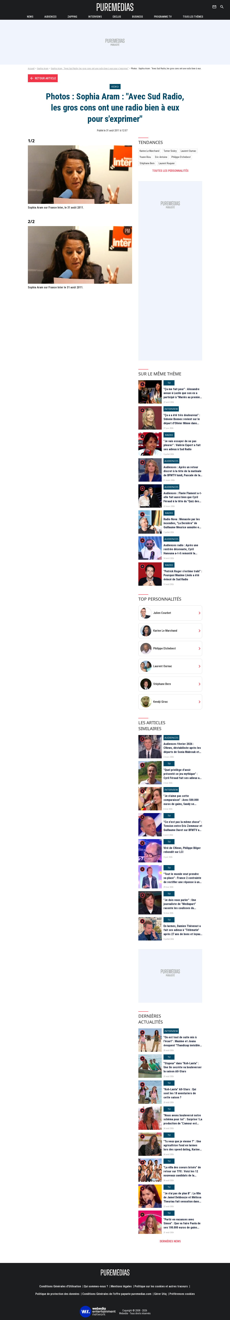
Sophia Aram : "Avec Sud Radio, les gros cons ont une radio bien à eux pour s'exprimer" (89, 68)
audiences (50, 16)
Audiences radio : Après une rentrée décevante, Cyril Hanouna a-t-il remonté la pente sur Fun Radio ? (181, 551)
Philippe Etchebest (181, 157)
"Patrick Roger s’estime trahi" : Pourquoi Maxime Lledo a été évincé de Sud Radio (183, 575)
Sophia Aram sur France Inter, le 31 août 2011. (56, 207)
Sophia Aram (42, 68)
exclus (117, 16)
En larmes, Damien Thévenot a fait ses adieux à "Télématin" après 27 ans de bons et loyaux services (182, 932)
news (30, 16)
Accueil (31, 68)
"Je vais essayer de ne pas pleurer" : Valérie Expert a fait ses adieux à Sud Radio (182, 445)
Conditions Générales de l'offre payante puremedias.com (116, 1294)
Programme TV (163, 16)
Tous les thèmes (193, 16)
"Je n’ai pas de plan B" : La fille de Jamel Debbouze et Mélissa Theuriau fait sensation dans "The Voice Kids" (182, 1199)
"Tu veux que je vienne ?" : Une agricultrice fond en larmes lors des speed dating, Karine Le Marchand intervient (182, 1147)
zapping (72, 16)
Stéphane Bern (147, 163)
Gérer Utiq (160, 1294)
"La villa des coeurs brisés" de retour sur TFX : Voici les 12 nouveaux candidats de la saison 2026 (182, 1173)
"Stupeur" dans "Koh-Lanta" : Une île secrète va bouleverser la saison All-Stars (183, 1067)
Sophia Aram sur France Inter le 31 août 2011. (55, 287)
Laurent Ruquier (167, 163)
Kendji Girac (160, 701)
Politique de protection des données (57, 1294)
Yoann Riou (145, 157)
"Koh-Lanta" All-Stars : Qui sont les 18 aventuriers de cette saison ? (180, 1093)
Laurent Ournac (188, 150)
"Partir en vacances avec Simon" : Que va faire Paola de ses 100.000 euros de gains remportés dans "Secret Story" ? (183, 1227)
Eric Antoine (161, 157)
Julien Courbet (162, 613)
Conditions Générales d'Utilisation (60, 1286)
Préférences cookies (182, 1294)
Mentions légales (121, 1286)
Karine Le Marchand (149, 150)
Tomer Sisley (170, 150)
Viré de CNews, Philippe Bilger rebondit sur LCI (182, 850)
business (137, 16)
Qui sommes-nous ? (96, 1286)
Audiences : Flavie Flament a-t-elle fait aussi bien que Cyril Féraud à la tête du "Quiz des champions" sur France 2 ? (183, 499)
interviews (95, 16)
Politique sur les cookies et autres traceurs (161, 1286)
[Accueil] (115, 7)
